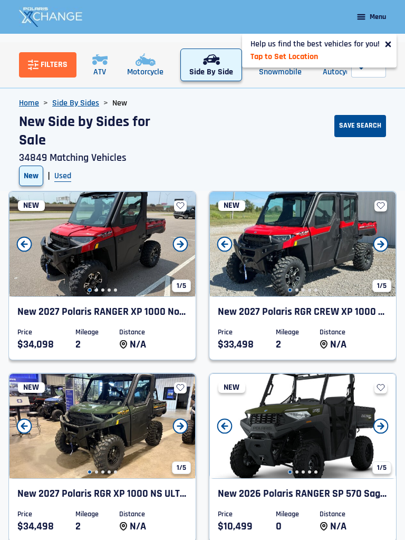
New (31, 175)
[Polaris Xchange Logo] (50, 17)
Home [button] (29, 103)
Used (62, 175)
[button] (90, 290)
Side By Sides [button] (75, 103)
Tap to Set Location (284, 56)
